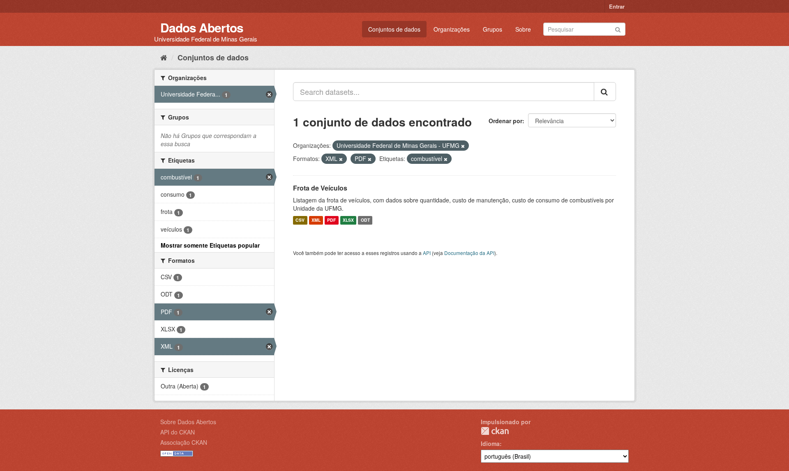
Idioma (490, 443)
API (427, 252)
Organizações (452, 29)
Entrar (617, 6)
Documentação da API (469, 252)
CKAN (495, 431)
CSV (300, 220)
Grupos (492, 29)
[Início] (163, 57)
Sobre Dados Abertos (188, 422)
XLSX (348, 220)
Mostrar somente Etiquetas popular (210, 245)
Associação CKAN (183, 442)
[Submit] (617, 28)
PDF (331, 220)
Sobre (523, 29)
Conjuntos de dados (394, 29)
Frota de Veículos (320, 188)
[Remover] (463, 145)
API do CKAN (177, 432)
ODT (365, 220)
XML (316, 220)
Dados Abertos (201, 27)
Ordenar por (505, 121)
